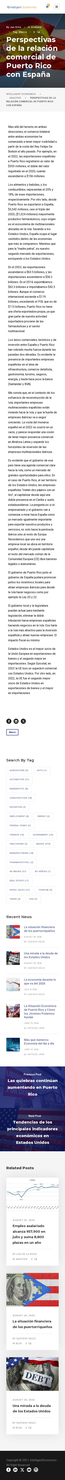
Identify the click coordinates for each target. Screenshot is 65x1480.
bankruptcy (19, 789)
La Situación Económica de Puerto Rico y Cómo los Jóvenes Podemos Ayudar (40, 1011)
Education (18, 807)
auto (42, 770)
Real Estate (19, 881)
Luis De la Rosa (26, 1254)
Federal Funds (20, 825)
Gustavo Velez (36, 942)
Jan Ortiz (15, 27)
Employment (19, 816)
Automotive (19, 779)
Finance (17, 835)
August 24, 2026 (33, 937)
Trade (15, 899)
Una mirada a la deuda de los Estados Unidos (41, 955)
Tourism (45, 890)
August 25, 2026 (24, 1220)
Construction (21, 798)
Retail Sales (20, 890)
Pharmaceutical (21, 862)
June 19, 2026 (31, 1023)
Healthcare (19, 844)
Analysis (36, 27)
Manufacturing (22, 853)
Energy (44, 816)
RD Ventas (43, 871)
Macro (23, 32)
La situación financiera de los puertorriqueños (39, 929)
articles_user (36, 1028)
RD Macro (18, 871)
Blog (19, 1343)
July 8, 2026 (30, 989)
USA (33, 899)
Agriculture (19, 770)
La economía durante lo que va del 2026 (40, 981)
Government (43, 835)
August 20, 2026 (33, 963)
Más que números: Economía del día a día (39, 1041)
